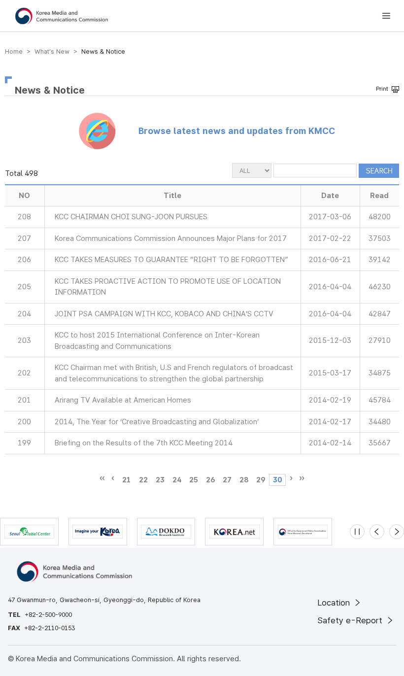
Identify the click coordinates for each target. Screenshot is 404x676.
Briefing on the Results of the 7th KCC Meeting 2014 (144, 443)
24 (176, 479)
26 (210, 479)
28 (243, 479)
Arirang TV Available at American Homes (123, 400)
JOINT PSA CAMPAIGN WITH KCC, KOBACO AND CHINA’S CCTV (164, 313)
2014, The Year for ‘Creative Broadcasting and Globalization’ (157, 421)
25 (193, 479)
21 (126, 479)
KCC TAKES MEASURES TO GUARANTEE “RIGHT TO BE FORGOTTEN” (171, 259)
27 (227, 479)
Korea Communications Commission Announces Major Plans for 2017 (171, 238)
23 (160, 479)
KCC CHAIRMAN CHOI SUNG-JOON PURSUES (131, 216)
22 (143, 479)
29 (260, 479)
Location (334, 603)
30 (277, 479)
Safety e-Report (351, 620)
